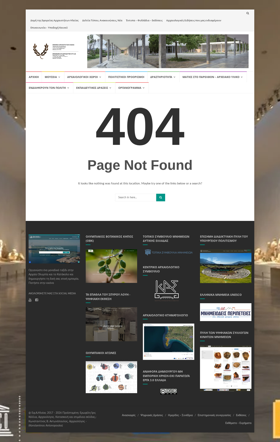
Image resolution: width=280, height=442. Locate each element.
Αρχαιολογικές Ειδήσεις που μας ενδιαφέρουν (193, 20)
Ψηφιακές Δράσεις (152, 415)
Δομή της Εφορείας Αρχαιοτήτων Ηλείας (54, 20)
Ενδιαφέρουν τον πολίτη (47, 88)
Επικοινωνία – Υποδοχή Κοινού (49, 27)
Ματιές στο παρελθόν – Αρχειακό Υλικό (210, 77)
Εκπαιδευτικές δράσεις (92, 88)
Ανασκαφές (129, 415)
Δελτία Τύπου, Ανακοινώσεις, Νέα (102, 20)
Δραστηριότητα (161, 77)
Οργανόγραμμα (129, 88)
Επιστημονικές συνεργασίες (214, 415)
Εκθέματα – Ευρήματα (238, 423)
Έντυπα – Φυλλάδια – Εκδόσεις (144, 20)
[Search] (160, 197)
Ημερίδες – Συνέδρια (180, 415)
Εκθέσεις (241, 415)
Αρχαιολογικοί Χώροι (82, 77)
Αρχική (34, 77)
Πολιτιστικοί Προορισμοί (126, 77)
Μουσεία (51, 77)
